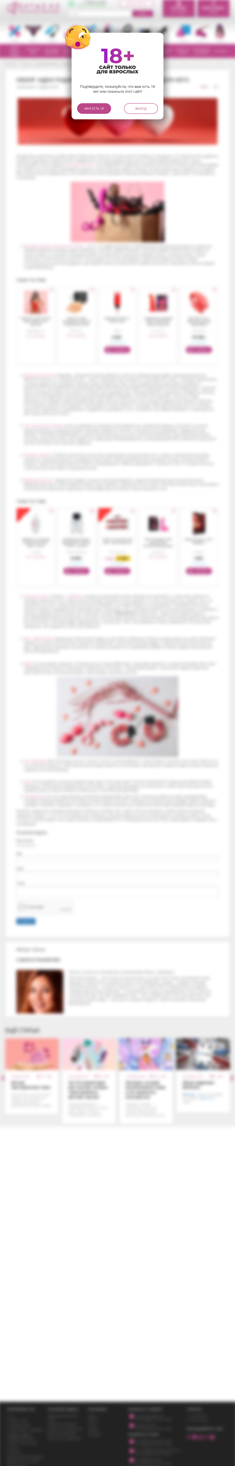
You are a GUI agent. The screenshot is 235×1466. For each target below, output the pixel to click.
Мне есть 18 (94, 108)
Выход (141, 108)
